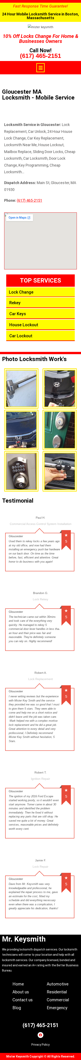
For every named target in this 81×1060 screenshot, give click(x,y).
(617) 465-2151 (40, 55)
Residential (57, 991)
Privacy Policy (40, 1044)
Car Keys (17, 313)
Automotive (58, 984)
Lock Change (21, 292)
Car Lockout (20, 335)
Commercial (58, 999)
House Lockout (23, 324)
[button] (40, 67)
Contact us (22, 999)
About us (20, 991)
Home (18, 984)
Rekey (15, 302)
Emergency (57, 1007)
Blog (16, 1007)
